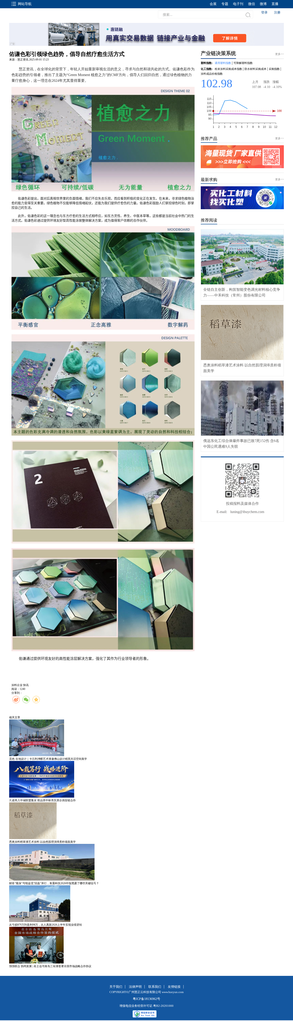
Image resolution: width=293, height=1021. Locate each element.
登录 (264, 12)
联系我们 (154, 986)
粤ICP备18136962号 (146, 999)
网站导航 (25, 4)
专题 (224, 4)
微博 (263, 4)
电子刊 (238, 4)
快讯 (26, 685)
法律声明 (135, 986)
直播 (274, 4)
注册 (277, 12)
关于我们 (115, 986)
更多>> (279, 138)
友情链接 (174, 986)
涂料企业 (16, 685)
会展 (213, 4)
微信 (251, 4)
